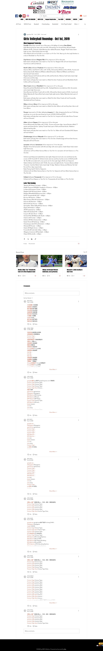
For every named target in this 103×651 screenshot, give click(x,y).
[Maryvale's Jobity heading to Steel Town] (76, 261)
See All (85, 252)
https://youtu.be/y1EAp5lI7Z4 (48, 647)
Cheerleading (45, 24)
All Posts (18, 24)
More (75, 24)
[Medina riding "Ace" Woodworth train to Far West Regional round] (27, 261)
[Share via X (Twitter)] (28, 239)
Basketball (55, 24)
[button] (85, 24)
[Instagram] (27, 15)
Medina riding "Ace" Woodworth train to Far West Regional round (26, 271)
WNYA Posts (27, 24)
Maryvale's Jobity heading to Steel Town (74, 271)
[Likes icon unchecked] (28, 324)
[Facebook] (16, 15)
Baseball (36, 24)
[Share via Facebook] (24, 239)
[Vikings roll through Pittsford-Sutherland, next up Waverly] (51, 261)
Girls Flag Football (66, 24)
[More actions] (78, 34)
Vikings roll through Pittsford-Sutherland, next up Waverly (50, 271)
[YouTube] (24, 15)
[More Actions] (78, 301)
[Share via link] (35, 239)
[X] (20, 15)
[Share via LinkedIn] (31, 239)
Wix (65, 649)
